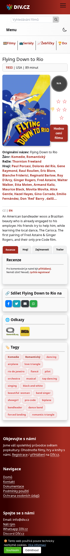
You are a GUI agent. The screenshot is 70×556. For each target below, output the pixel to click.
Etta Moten (23, 184)
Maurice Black (13, 189)
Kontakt (9, 482)
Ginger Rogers (25, 180)
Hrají (25, 249)
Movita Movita (37, 189)
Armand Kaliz (44, 184)
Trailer (60, 249)
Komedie (18, 157)
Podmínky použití (16, 491)
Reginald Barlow (43, 175)
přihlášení (37, 454)
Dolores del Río (43, 166)
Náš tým (9, 524)
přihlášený (44, 268)
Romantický (35, 157)
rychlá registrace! (40, 272)
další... (51, 198)
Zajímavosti (42, 249)
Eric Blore (47, 171)
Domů (7, 477)
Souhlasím (12, 550)
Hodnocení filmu (59, 133)
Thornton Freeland (26, 161)
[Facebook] (8, 303)
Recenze (10, 249)
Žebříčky (47, 43)
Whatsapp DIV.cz (15, 529)
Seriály (28, 43)
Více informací (37, 545)
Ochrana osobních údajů (21, 495)
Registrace (20, 454)
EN (11, 210)
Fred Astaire (46, 180)
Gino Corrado (44, 194)
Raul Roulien (29, 171)
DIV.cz (54, 454)
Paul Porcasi (21, 166)
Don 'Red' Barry (32, 198)
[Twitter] (16, 303)
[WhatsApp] (33, 303)
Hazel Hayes (23, 194)
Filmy (11, 43)
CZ (4, 210)
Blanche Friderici (15, 175)
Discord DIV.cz (13, 533)
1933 (9, 67)
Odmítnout (32, 550)
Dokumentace (13, 486)
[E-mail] (25, 303)
